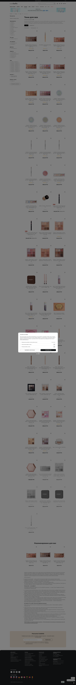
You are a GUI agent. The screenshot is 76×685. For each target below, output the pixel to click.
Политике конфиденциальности (24, 339)
